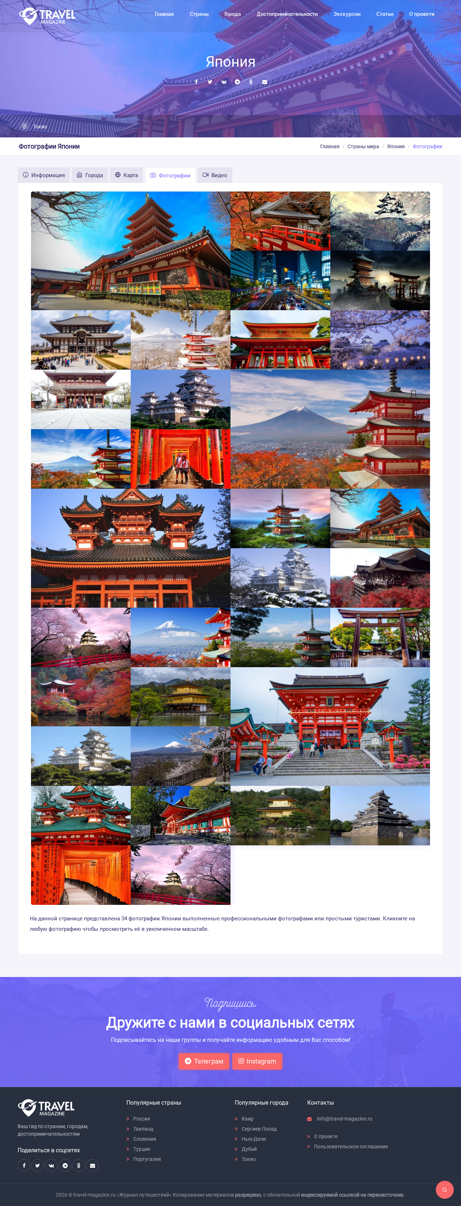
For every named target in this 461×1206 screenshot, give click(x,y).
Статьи (384, 14)
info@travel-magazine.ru (344, 1119)
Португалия (146, 1159)
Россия (141, 1119)
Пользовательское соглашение (350, 1146)
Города (232, 14)
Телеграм (208, 1061)
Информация (47, 175)
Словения (144, 1139)
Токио (40, 126)
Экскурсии (347, 14)
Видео (218, 175)
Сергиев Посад (259, 1129)
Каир (247, 1119)
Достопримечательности (287, 14)
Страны (199, 14)
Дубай (249, 1149)
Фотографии (174, 175)
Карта (130, 175)
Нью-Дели (253, 1139)
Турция (141, 1149)
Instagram (261, 1061)
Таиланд (142, 1129)
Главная (164, 14)
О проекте (421, 14)
